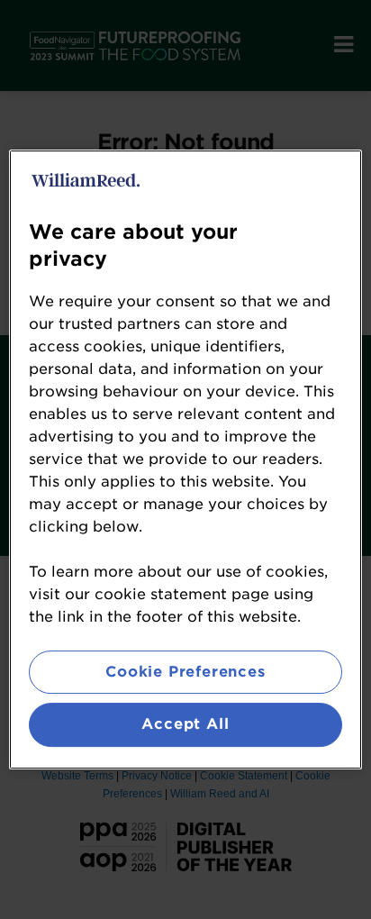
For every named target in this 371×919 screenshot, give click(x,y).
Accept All (185, 724)
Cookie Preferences (185, 671)
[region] (185, 459)
